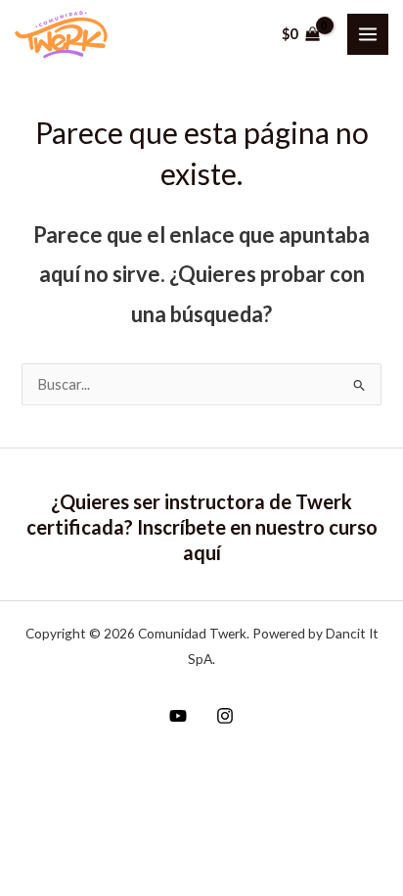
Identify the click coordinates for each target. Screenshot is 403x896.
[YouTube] (178, 716)
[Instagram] (225, 716)
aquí (202, 552)
